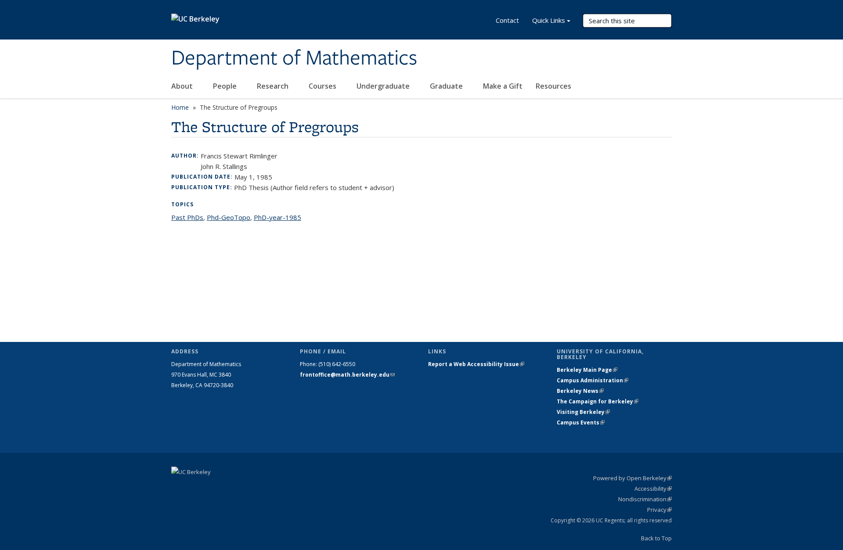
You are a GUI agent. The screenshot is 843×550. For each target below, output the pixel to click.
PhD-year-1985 (277, 217)
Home (180, 107)
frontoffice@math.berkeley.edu (347, 374)
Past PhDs (187, 217)
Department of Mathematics (294, 58)
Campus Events (581, 422)
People (225, 86)
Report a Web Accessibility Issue (476, 364)
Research (273, 86)
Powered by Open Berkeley (632, 478)
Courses (323, 86)
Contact (507, 20)
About (183, 86)
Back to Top (656, 538)
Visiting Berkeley (583, 412)
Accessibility (653, 488)
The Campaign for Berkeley (597, 401)
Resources (554, 86)
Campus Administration (592, 380)
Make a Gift (502, 86)
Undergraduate (384, 86)
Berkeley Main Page (587, 370)
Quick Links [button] (548, 20)
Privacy (659, 510)
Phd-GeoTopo (228, 217)
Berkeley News (580, 391)
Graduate (447, 86)
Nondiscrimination (645, 499)
